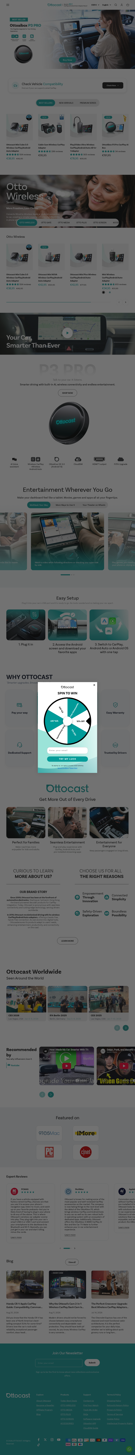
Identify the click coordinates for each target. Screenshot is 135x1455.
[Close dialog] (94, 685)
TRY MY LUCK (67, 759)
